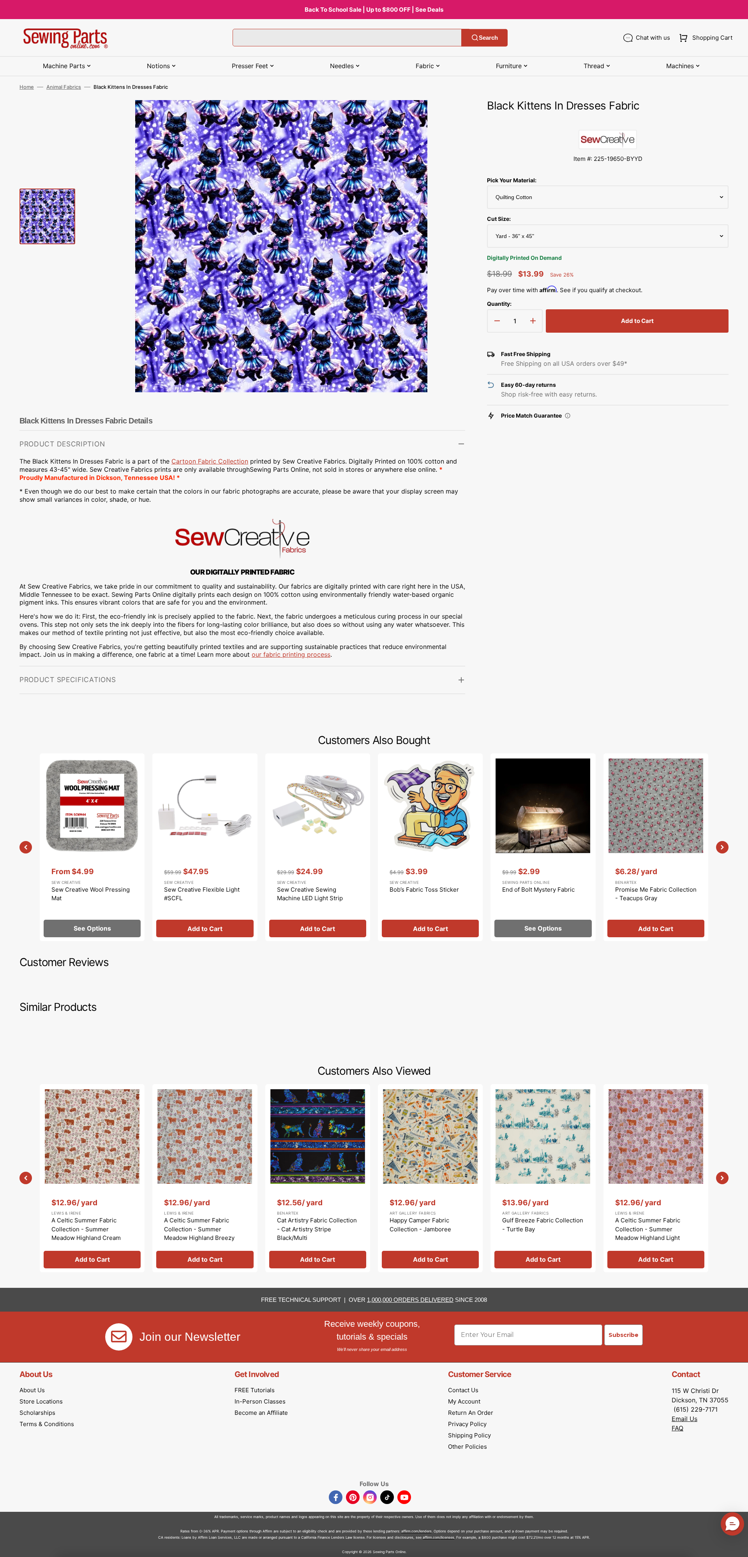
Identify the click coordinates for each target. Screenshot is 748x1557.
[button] (704, 37)
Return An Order (470, 1412)
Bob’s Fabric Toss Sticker (424, 889)
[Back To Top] (736, 1545)
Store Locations (41, 1401)
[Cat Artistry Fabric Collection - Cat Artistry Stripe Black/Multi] (317, 1178)
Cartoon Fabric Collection (209, 461)
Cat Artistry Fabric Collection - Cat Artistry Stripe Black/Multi (317, 1229)
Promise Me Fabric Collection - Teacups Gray (656, 894)
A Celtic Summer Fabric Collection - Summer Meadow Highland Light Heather (647, 1233)
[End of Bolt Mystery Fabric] (542, 847)
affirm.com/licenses (438, 1537)
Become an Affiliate (261, 1412)
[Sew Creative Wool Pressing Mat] (92, 847)
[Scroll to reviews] (608, 122)
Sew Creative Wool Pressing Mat (90, 894)
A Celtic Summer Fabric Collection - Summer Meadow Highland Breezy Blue (199, 1233)
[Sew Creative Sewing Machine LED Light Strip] (317, 847)
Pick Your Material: (511, 180)
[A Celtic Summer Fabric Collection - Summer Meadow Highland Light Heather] (655, 1178)
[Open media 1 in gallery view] (447, 117)
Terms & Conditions (46, 1424)
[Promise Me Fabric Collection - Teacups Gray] (655, 847)
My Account (464, 1401)
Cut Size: (499, 218)
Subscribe (624, 1334)
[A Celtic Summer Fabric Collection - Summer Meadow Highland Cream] (92, 1178)
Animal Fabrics (63, 87)
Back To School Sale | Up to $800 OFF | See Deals (374, 9)
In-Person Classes (260, 1401)
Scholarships (37, 1412)
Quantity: (499, 303)
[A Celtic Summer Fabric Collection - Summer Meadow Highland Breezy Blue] (204, 1178)
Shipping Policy (469, 1435)
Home (26, 87)
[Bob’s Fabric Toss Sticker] (430, 847)
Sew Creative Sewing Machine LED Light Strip (310, 894)
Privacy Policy (467, 1424)
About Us (32, 1390)
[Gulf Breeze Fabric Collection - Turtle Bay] (542, 1178)
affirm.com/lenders (416, 1531)
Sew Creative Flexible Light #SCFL (202, 894)
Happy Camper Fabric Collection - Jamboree (420, 1225)
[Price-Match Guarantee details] (568, 416)
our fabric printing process (291, 654)
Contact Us (463, 1390)
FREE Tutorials (255, 1390)
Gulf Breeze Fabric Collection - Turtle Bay (542, 1225)
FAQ (677, 1428)
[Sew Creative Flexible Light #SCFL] (204, 847)
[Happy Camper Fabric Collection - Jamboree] (430, 1178)
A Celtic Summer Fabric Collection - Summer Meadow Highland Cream (86, 1229)
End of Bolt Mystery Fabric (538, 889)
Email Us (684, 1419)
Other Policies (467, 1446)
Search (488, 37)
